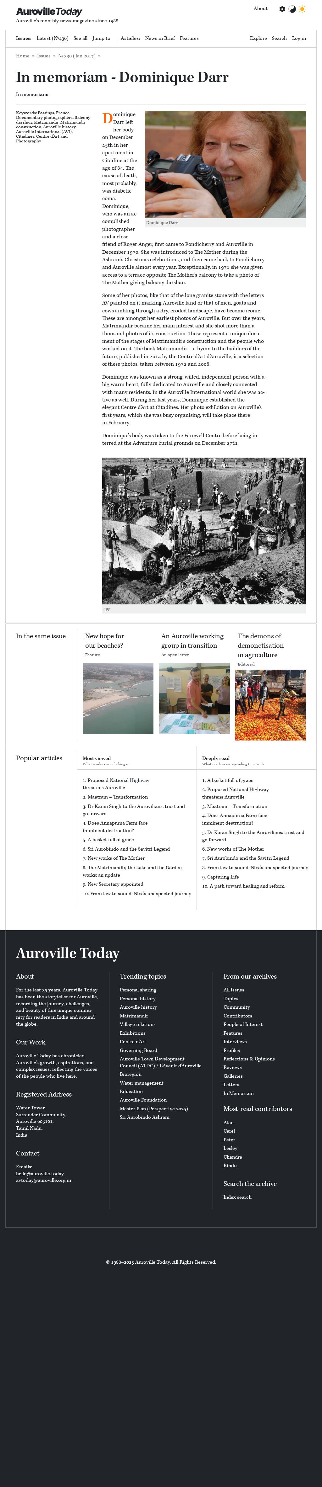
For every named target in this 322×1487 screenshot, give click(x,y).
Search (279, 38)
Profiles (232, 1050)
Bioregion (131, 1074)
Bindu (230, 1165)
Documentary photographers (44, 117)
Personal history (138, 999)
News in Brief (160, 38)
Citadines (25, 136)
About (261, 8)
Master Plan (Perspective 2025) (154, 1109)
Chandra (233, 1157)
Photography (28, 141)
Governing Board (138, 1050)
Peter (229, 1140)
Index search (238, 1197)
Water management (142, 1083)
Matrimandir (46, 122)
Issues (44, 56)
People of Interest (243, 1024)
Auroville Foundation (143, 1100)
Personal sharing (138, 990)
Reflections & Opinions (249, 1059)
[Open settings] (282, 9)
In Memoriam (239, 1093)
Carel (229, 1131)
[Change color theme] (292, 9)
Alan (229, 1122)
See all (80, 38)
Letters (231, 1084)
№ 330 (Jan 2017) (77, 56)
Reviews (233, 1067)
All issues (234, 990)
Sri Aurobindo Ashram (144, 1117)
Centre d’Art (47, 136)
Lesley (230, 1148)
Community (237, 1007)
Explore (258, 38)
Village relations (138, 1024)
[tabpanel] (137, 837)
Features (189, 38)
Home (23, 56)
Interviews (235, 1041)
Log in (299, 38)
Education (131, 1091)
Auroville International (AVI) (44, 132)
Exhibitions (133, 1033)
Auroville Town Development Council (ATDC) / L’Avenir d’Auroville (161, 1062)
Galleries (233, 1076)
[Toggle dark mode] (302, 9)
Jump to (101, 38)
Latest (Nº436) (53, 38)
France (62, 113)
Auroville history (59, 127)
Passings (46, 113)
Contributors (238, 1016)
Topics (231, 999)
